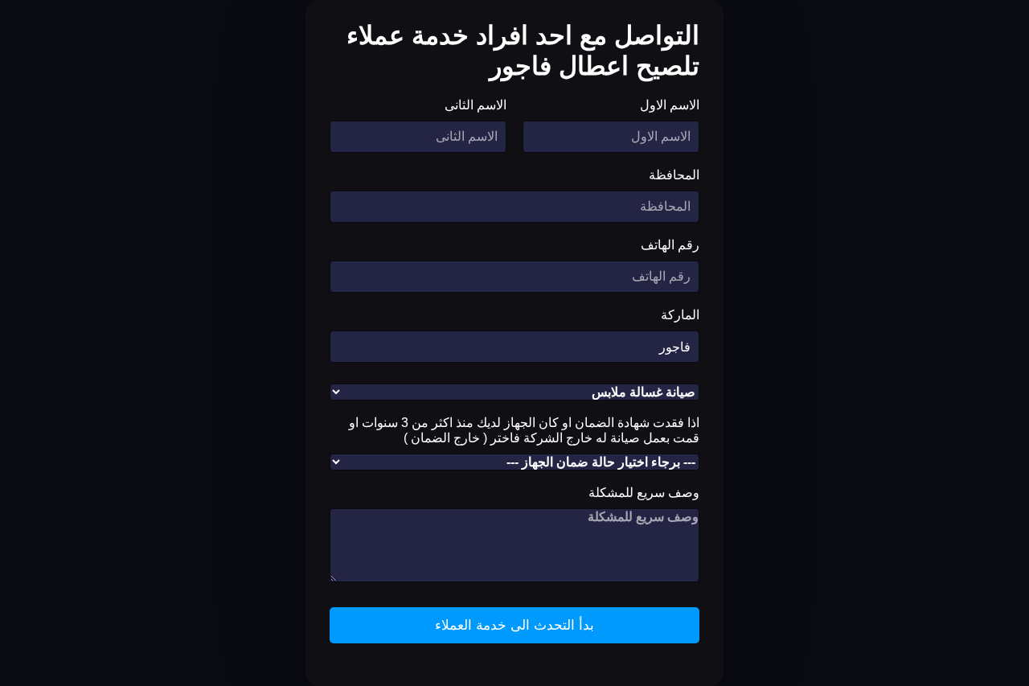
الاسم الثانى (475, 105)
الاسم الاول (669, 105)
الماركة (680, 315)
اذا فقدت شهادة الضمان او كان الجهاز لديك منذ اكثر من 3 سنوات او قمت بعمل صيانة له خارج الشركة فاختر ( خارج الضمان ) (524, 430)
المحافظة (674, 175)
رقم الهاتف (670, 245)
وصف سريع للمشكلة (643, 492)
